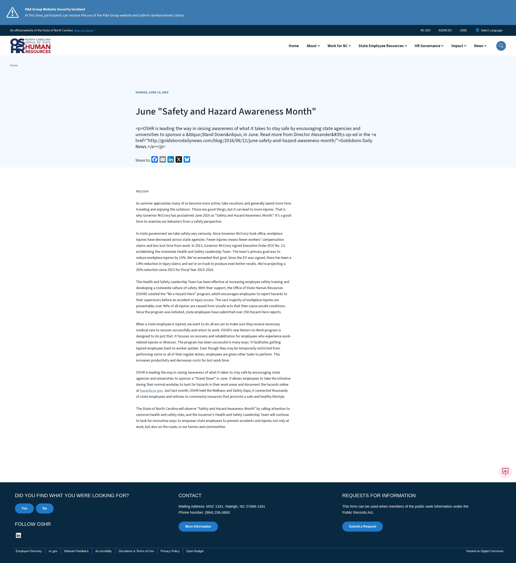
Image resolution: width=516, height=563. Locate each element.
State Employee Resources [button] (381, 46)
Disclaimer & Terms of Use (136, 551)
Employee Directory (29, 551)
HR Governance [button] (427, 46)
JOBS (463, 30)
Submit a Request (362, 526)
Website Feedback (76, 551)
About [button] (312, 46)
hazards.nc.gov (151, 390)
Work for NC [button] (338, 46)
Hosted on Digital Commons (485, 551)
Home (294, 46)
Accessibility (103, 551)
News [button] (478, 46)
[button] (501, 46)
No (45, 508)
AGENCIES (445, 30)
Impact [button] (457, 46)
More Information (198, 526)
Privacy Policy (170, 551)
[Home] (35, 41)
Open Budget (195, 551)
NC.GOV (426, 30)
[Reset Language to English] (477, 30)
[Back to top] (505, 472)
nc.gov (53, 551)
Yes (24, 508)
